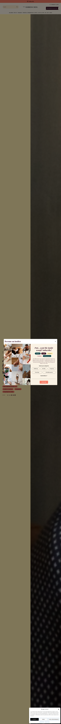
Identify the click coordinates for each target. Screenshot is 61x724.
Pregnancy (50, 353)
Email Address (44, 375)
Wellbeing (38, 353)
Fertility (43, 353)
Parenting (39, 356)
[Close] (55, 341)
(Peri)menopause (47, 356)
